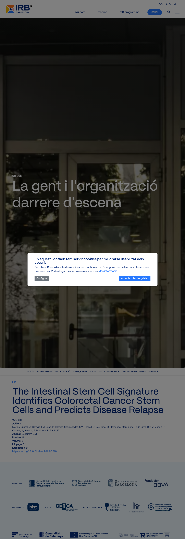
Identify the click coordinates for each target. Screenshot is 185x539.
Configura (41, 278)
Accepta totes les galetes (135, 278)
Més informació (108, 271)
